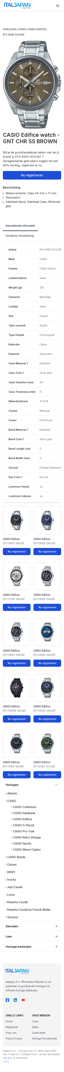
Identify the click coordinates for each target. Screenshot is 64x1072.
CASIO (22, 29)
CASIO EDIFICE (37, 29)
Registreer (12, 1027)
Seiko (35, 1027)
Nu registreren (32, 175)
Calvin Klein (39, 1032)
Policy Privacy (14, 1038)
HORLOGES (10, 29)
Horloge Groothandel (44, 1038)
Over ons (11, 1032)
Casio (35, 1021)
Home (9, 1021)
